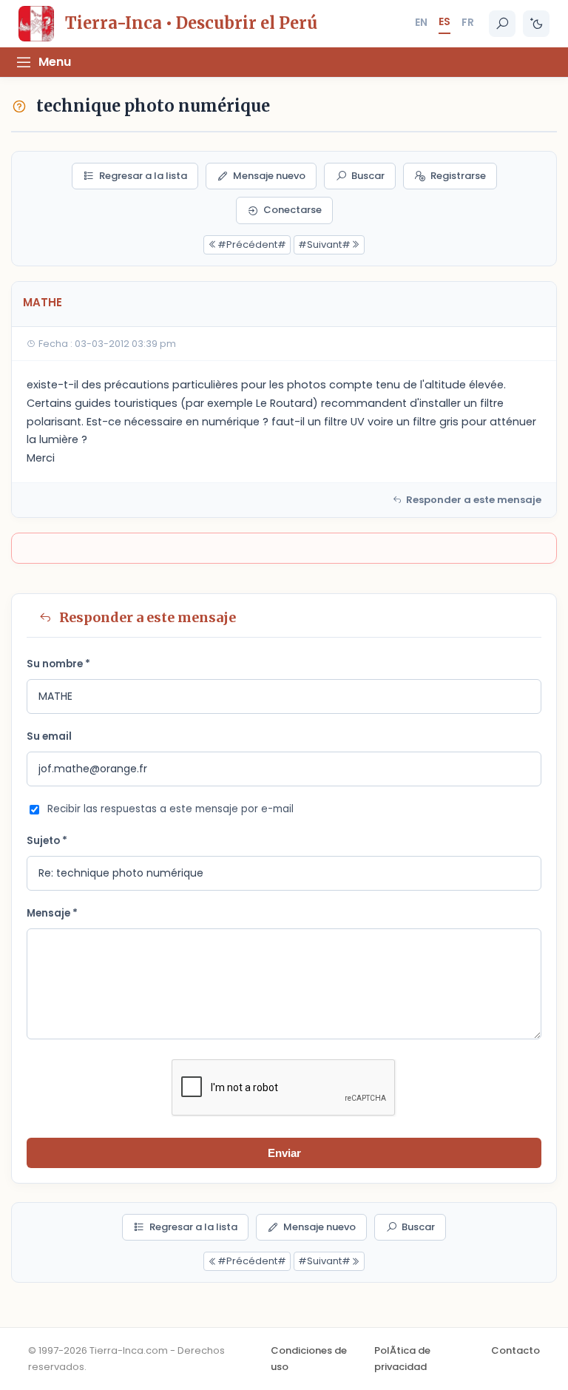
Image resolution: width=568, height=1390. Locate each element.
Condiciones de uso (309, 1358)
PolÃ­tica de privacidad (402, 1358)
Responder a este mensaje (473, 500)
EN (421, 22)
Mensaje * (52, 913)
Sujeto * (47, 841)
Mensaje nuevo (269, 176)
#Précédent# (251, 244)
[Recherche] (502, 23)
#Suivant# (324, 244)
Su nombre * (58, 664)
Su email (49, 736)
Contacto (515, 1350)
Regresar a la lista (143, 176)
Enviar (284, 1153)
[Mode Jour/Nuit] (536, 23)
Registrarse (458, 176)
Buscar (368, 176)
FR (468, 22)
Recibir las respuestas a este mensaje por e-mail (170, 809)
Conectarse (292, 210)
